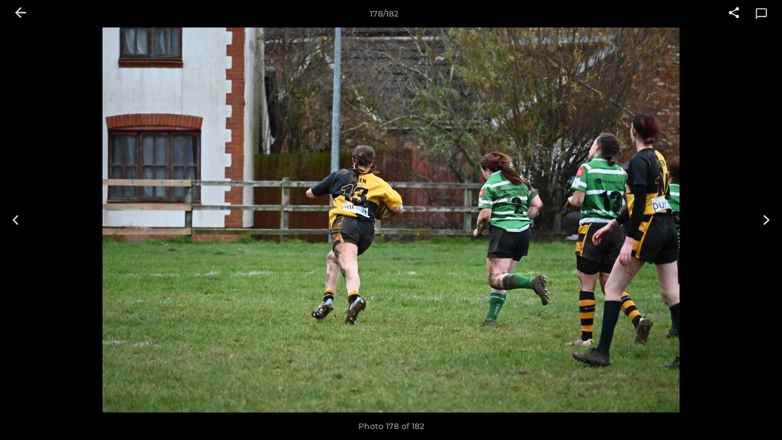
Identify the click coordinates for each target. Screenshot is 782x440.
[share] (734, 14)
